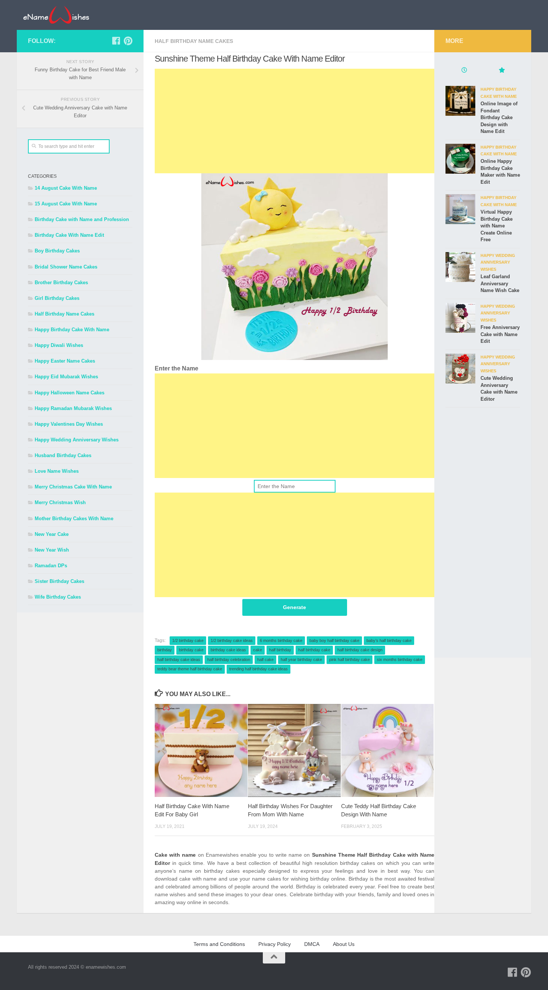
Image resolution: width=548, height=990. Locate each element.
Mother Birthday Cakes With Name (74, 518)
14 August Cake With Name (66, 188)
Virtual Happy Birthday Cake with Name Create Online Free (497, 225)
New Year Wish (52, 550)
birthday (164, 650)
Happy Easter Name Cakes (65, 361)
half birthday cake (314, 650)
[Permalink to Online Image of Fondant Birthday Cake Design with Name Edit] (460, 101)
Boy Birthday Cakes (57, 251)
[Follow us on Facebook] (115, 40)
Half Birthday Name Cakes (194, 41)
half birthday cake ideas (178, 659)
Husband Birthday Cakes (63, 455)
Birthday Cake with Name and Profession (82, 219)
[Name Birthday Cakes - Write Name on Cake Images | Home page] (56, 15)
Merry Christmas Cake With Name (73, 487)
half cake (265, 659)
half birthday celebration (228, 659)
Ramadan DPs (51, 565)
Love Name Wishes (57, 471)
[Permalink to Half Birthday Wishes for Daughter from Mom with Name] (294, 750)
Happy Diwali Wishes (59, 345)
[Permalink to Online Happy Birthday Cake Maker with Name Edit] (460, 159)
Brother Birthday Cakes (61, 282)
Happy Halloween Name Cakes (69, 392)
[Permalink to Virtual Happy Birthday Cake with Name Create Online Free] (460, 209)
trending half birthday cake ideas (258, 669)
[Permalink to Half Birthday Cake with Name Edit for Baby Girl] (201, 750)
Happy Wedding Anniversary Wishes (77, 440)
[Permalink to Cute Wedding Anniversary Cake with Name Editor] (460, 369)
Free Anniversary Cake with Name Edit (500, 334)
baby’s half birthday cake (389, 640)
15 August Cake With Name (66, 204)
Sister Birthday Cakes (59, 581)
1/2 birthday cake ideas (232, 640)
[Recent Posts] (464, 70)
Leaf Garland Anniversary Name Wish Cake (500, 283)
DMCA (311, 944)
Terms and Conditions (219, 944)
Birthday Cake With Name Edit (69, 235)
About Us (344, 944)
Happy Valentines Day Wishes (69, 424)
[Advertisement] (294, 121)
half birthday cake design (359, 650)
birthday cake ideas (228, 650)
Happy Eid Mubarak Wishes (66, 376)
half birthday (280, 650)
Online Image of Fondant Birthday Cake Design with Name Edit (499, 117)
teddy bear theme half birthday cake (189, 669)
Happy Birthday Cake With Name (72, 329)
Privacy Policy (274, 944)
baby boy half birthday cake (334, 640)
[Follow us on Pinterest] (127, 40)
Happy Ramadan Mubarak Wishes (73, 408)
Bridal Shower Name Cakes (66, 267)
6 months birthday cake (281, 640)
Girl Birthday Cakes (57, 298)
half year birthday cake (301, 659)
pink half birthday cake (349, 659)
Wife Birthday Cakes (58, 597)
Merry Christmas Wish (60, 502)
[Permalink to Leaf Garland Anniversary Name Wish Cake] (460, 267)
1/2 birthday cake (188, 640)
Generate (294, 607)
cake (257, 650)
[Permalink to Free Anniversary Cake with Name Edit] (460, 318)
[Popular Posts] (501, 70)
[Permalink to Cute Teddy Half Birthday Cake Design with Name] (387, 750)
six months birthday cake (399, 659)
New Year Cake (52, 534)
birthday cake (191, 650)
